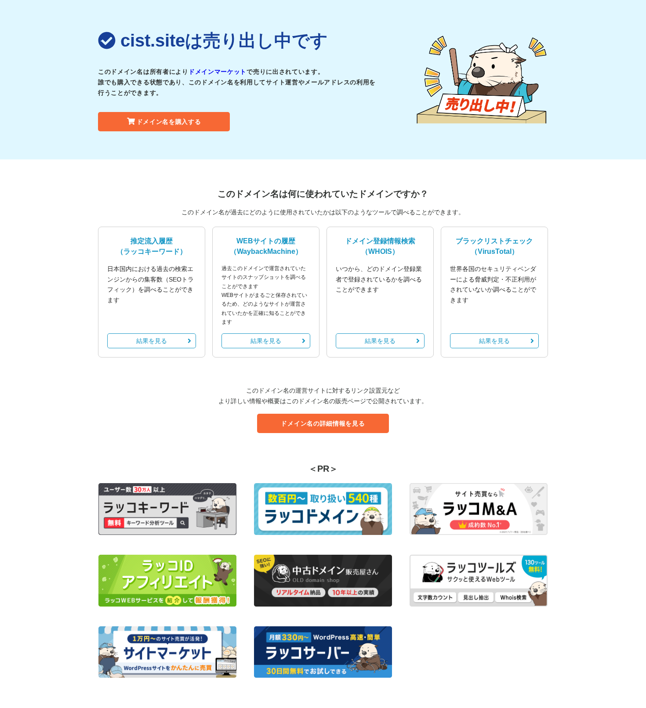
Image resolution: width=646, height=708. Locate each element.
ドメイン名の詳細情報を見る (323, 423)
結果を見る (151, 340)
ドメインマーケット (218, 71)
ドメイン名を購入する (169, 121)
